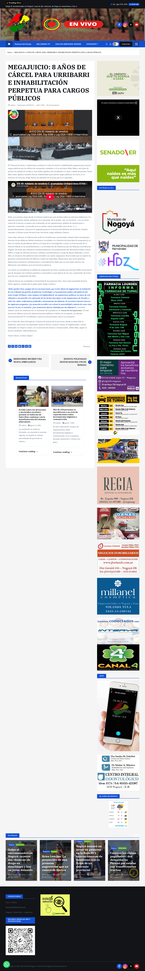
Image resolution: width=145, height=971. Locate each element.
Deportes (12, 851)
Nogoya (20, 851)
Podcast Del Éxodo (23, 44)
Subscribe (126, 44)
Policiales (88, 848)
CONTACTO (91, 44)
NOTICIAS (30, 105)
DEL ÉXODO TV (43, 44)
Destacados (21, 105)
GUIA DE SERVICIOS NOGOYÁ (68, 44)
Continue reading (27, 451)
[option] (21, 860)
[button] (134, 836)
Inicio (9, 52)
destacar (87, 346)
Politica (32, 403)
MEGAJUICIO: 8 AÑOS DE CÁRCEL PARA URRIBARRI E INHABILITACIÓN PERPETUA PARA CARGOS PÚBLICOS (57, 52)
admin (13, 105)
